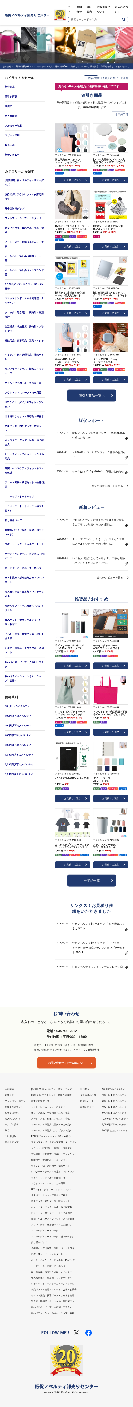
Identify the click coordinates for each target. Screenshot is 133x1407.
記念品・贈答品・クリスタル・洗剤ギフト (24, 650)
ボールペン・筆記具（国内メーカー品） (24, 258)
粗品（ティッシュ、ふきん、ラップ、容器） (23, 678)
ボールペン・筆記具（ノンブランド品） (24, 272)
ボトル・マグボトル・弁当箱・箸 (23, 382)
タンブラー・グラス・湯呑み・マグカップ (24, 371)
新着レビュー (12, 154)
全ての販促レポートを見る (107, 485)
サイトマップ (11, 1142)
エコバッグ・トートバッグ (19, 496)
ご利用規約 (10, 1136)
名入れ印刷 (11, 115)
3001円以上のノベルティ (115, 1130)
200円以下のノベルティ (18, 725)
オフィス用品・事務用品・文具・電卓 (24, 230)
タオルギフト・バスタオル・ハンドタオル (24, 608)
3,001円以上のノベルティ (19, 774)
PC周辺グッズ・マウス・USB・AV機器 (24, 286)
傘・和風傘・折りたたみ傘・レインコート (24, 579)
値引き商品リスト (89, 1095)
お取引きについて (14, 1107)
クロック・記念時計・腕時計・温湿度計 (24, 314)
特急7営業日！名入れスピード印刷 (108, 78)
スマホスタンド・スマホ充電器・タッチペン (24, 300)
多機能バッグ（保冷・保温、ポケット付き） (24, 532)
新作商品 (10, 86)
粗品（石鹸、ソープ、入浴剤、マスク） (24, 664)
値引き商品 (11, 96)
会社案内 (9, 1089)
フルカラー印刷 (13, 125)
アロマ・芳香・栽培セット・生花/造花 (25, 484)
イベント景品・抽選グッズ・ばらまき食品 (24, 636)
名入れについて (13, 1118)
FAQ (7, 1130)
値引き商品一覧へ (92, 395)
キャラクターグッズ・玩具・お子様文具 (24, 442)
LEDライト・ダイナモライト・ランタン (24, 404)
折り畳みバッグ (13, 520)
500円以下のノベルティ (18, 745)
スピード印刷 (12, 135)
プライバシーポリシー (16, 1101)
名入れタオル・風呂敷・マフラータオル (24, 594)
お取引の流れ (11, 1112)
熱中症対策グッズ (14, 208)
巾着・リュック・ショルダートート (24, 544)
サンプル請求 (11, 1124)
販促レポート (12, 145)
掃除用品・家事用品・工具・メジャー (24, 342)
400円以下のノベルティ (18, 735)
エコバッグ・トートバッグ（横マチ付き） (24, 508)
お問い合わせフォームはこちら (66, 1062)
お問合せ (9, 1095)
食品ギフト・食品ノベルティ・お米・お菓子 (23, 622)
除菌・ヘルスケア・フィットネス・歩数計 (24, 470)
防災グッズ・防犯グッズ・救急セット (24, 428)
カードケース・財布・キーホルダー (24, 567)
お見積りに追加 (72, 180)
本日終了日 (121, 114)
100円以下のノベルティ (18, 715)
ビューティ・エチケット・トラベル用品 (24, 456)
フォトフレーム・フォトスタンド (23, 218)
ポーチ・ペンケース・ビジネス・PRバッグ (25, 556)
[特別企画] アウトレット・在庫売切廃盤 (24, 196)
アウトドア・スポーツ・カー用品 (23, 392)
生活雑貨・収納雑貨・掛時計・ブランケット (24, 328)
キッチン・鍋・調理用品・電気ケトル (24, 357)
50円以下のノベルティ (17, 706)
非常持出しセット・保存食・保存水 (24, 416)
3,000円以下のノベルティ (19, 764)
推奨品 (8, 106)
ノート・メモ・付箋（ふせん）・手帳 (24, 244)
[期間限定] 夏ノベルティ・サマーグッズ (24, 182)
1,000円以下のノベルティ (19, 754)
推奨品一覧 (92, 880)
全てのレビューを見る (110, 577)
